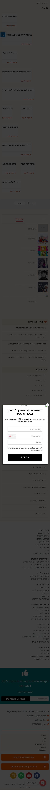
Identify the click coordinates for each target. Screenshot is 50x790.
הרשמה (25, 457)
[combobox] (12, 436)
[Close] (47, 405)
